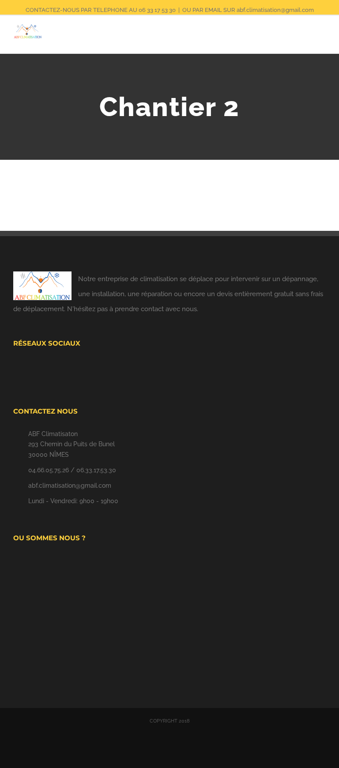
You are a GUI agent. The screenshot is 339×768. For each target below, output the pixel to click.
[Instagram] (175, 368)
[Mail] (163, 368)
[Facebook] (151, 368)
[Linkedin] (187, 368)
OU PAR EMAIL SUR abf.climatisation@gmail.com (248, 10)
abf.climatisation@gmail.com (69, 485)
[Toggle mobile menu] (322, 40)
